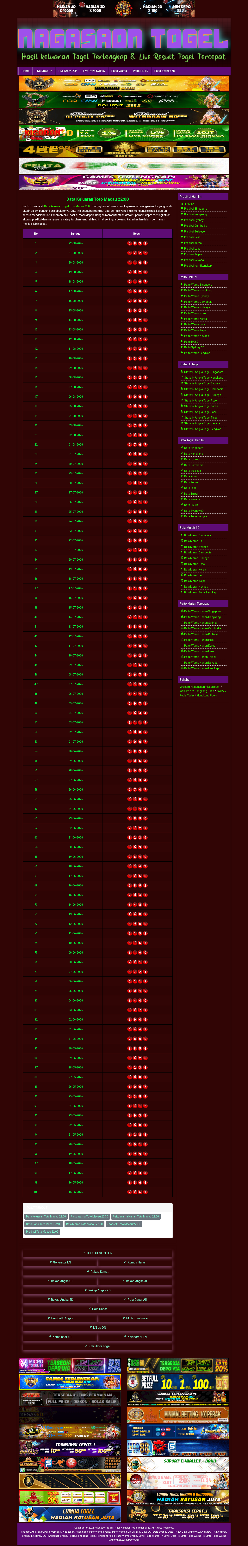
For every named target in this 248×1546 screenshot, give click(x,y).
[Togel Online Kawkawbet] (70, 1398)
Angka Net (37, 1531)
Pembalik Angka (61, 1318)
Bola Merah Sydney (196, 546)
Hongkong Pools (207, 695)
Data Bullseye (192, 470)
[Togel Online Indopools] (178, 1481)
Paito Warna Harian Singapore (202, 611)
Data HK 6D (191, 504)
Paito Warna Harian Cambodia (202, 628)
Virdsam (185, 686)
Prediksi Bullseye (194, 231)
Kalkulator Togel (99, 1346)
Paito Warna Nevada (196, 335)
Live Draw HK (44, 71)
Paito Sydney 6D (164, 71)
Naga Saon (82, 1531)
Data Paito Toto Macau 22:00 (43, 1224)
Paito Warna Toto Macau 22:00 (89, 1216)
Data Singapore (193, 447)
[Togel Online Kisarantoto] (124, 149)
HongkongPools (105, 1535)
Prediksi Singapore (195, 208)
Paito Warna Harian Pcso (199, 639)
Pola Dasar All (137, 1299)
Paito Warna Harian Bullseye (201, 634)
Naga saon (213, 686)
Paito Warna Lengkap (197, 353)
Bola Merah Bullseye (196, 558)
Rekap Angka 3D (136, 1281)
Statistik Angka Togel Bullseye (202, 394)
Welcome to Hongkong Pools (197, 691)
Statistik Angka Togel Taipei (201, 417)
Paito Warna (119, 71)
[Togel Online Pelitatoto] (124, 166)
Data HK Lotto (179, 1535)
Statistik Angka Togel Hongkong (203, 377)
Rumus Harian (136, 1262)
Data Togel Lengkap (196, 516)
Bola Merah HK (193, 541)
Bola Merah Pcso (194, 563)
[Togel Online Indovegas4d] (178, 1514)
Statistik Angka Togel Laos (200, 412)
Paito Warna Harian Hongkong (202, 617)
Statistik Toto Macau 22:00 (124, 1224)
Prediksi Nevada (194, 260)
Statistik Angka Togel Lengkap (202, 429)
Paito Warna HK (53, 1531)
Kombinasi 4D (61, 1337)
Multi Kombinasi (136, 1318)
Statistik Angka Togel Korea (201, 406)
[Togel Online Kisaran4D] (124, 133)
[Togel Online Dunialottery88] (178, 1415)
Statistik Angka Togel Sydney (202, 383)
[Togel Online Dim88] (124, 100)
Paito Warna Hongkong (198, 290)
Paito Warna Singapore (198, 284)
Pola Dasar (99, 1309)
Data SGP (147, 1531)
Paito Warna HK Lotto (158, 1535)
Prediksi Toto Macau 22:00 (42, 1231)
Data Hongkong (193, 453)
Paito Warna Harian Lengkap (201, 668)
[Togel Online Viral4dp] (124, 182)
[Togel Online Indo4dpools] (70, 1514)
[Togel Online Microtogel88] (70, 1365)
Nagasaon (198, 686)
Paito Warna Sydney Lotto (130, 1535)
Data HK (136, 1531)
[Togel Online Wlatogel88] (70, 1464)
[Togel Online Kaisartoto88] (70, 1497)
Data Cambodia (193, 465)
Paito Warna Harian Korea (199, 645)
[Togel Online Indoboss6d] (178, 1365)
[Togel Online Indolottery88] (178, 1448)
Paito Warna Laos (195, 324)
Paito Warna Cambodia (198, 301)
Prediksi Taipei (193, 254)
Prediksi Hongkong (195, 214)
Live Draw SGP (68, 71)
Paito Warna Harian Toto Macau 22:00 (136, 1216)
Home (25, 71)
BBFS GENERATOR (99, 1253)
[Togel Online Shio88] (178, 1497)
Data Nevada (192, 499)
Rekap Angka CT (61, 1281)
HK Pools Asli (132, 1539)
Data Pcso (190, 476)
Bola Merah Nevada (196, 586)
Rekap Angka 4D (61, 1299)
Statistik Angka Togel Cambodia (203, 389)
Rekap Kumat (99, 1272)
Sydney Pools (67, 1535)
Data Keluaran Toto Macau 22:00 (97, 199)
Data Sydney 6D (194, 510)
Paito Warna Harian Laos (199, 651)
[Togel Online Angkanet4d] (178, 1464)
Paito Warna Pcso (195, 313)
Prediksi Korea (193, 243)
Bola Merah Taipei (195, 581)
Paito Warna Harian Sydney (200, 622)
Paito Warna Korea (195, 318)
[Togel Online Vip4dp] (178, 1398)
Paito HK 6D (140, 71)
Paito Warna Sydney (196, 296)
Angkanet (53, 1535)
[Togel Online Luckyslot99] (178, 1382)
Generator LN (61, 1262)
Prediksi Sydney (194, 220)
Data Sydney (192, 459)
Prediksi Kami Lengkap (198, 265)
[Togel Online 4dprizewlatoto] (70, 1481)
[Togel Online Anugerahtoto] (178, 1431)
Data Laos (190, 487)
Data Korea (191, 482)
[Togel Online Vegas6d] (70, 1415)
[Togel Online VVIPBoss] (124, 83)
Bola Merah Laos (194, 575)
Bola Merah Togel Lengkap (200, 592)
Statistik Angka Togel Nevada (202, 423)
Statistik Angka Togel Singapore (203, 372)
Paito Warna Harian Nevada (201, 662)
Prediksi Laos (192, 248)
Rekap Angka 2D (99, 1290)
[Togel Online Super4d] (124, 116)
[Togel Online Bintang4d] (70, 1448)
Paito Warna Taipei (195, 330)
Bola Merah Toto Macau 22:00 (84, 1224)
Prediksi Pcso (192, 237)
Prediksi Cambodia (195, 225)
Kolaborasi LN (137, 1337)
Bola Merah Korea (195, 569)
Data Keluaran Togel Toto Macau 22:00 (67, 206)
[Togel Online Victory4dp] (70, 1382)
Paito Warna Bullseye (197, 307)
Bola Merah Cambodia (197, 552)
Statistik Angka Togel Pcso (200, 400)
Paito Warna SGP (121, 1531)
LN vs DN (99, 1327)
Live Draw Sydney (94, 71)
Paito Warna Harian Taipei (200, 656)
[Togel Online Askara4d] (70, 1431)
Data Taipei (191, 493)
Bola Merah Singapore (197, 535)
